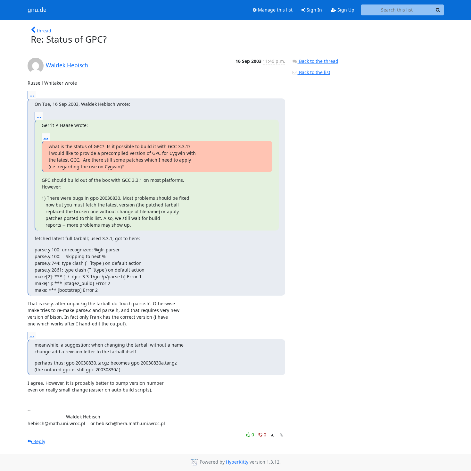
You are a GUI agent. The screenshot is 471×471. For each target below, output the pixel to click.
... (31, 94)
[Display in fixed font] (272, 435)
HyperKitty (237, 462)
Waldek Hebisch (67, 65)
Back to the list (314, 72)
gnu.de (37, 10)
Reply (38, 441)
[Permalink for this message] (281, 435)
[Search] (438, 9)
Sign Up (345, 10)
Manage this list (275, 10)
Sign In (313, 10)
